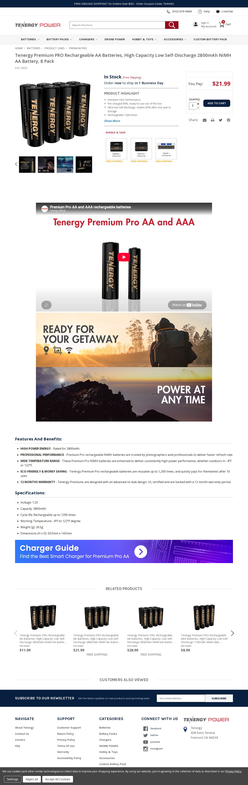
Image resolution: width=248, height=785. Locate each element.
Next (94, 164)
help (207, 11)
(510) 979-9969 (182, 11)
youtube (155, 741)
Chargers (87, 39)
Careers (20, 739)
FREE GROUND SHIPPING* (91, 3)
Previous (17, 164)
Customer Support (69, 727)
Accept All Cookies (57, 779)
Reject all (32, 779)
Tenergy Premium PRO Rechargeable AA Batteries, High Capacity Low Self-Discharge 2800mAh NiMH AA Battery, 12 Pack (150, 638)
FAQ (17, 746)
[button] (232, 633)
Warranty (63, 752)
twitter (154, 735)
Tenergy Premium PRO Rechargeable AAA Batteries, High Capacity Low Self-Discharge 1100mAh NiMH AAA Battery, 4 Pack (204, 638)
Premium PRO (78, 48)
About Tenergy (24, 727)
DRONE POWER (115, 39)
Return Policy (65, 733)
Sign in (205, 22)
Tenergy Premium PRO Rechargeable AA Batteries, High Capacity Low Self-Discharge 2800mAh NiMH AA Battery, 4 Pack (43, 638)
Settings (12, 779)
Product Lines (54, 48)
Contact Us (22, 733)
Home (19, 48)
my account (208, 26)
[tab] (27, 165)
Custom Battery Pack (210, 39)
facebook (155, 728)
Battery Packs (58, 39)
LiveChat (227, 11)
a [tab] (204, 120)
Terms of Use (65, 746)
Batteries (29, 39)
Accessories (174, 39)
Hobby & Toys (143, 39)
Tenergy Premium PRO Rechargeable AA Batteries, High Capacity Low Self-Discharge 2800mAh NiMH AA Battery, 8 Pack (96, 638)
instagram (156, 748)
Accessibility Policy (69, 758)
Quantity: (194, 99)
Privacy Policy (66, 739)
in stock (122, 77)
